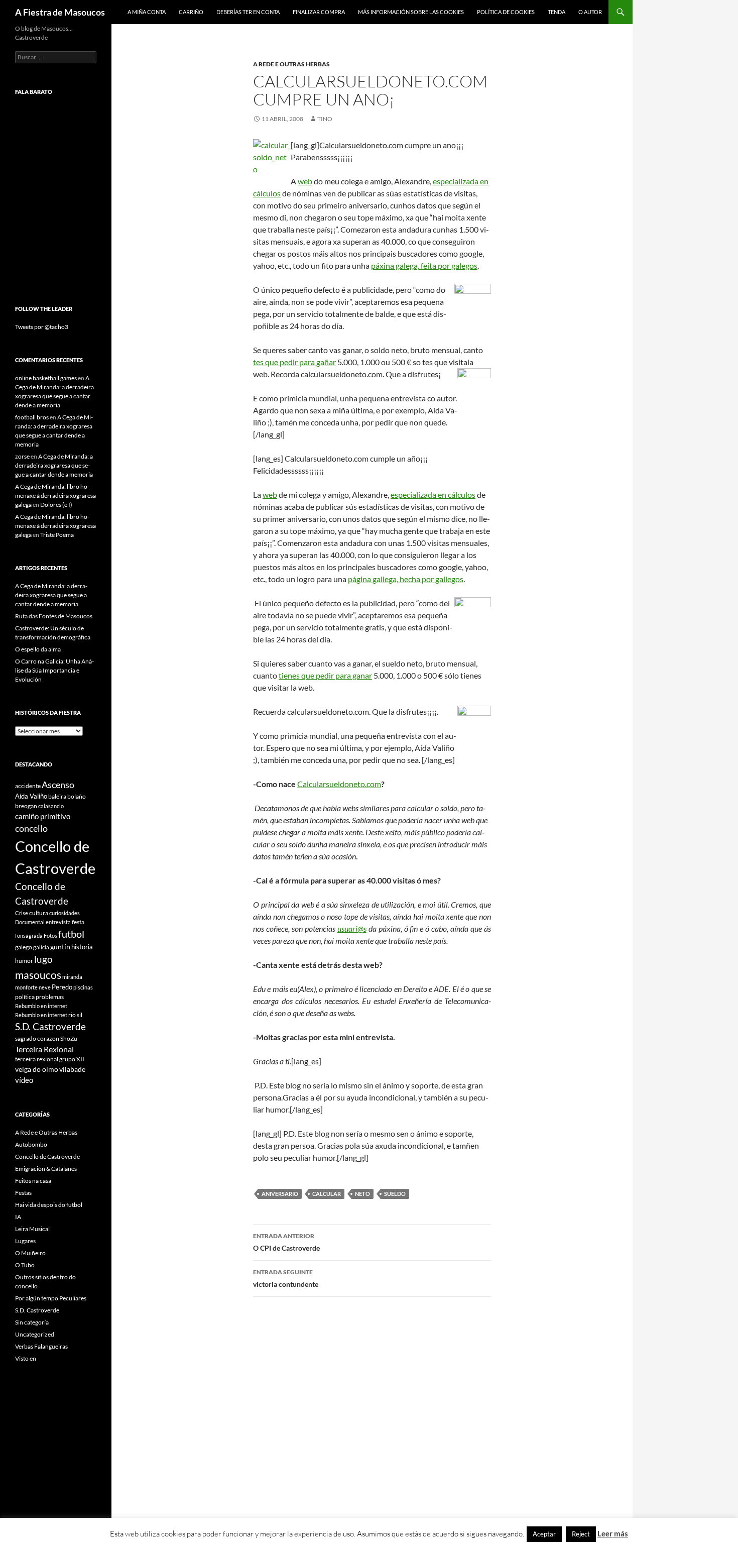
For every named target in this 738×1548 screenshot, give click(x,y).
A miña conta (147, 12)
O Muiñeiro (30, 1253)
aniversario (280, 1193)
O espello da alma (38, 649)
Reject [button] (581, 1534)
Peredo (62, 987)
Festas (23, 1192)
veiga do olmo (36, 1069)
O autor (590, 12)
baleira (57, 796)
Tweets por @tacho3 (41, 326)
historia (82, 947)
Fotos (50, 935)
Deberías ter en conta (248, 12)
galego (23, 947)
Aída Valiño (31, 796)
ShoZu (68, 1038)
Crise (21, 913)
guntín (60, 946)
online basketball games (46, 378)
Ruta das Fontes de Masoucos (53, 616)
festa (78, 922)
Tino (324, 119)
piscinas (83, 987)
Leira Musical (32, 1229)
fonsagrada (29, 935)
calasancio (51, 806)
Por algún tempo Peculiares (50, 1298)
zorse (22, 456)
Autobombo (31, 1144)
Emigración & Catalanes (46, 1168)
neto (362, 1193)
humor (24, 960)
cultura (38, 913)
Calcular (326, 1193)
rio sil (75, 1015)
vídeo (24, 1079)
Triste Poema (57, 534)
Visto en (25, 1358)
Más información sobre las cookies (411, 12)
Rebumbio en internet (41, 1006)
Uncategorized (34, 1334)
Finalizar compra (319, 12)
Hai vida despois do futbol (48, 1204)
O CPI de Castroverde (286, 1242)
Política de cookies (506, 12)
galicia (41, 947)
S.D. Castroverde (50, 1026)
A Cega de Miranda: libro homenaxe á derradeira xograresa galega (55, 495)
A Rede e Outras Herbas (291, 64)
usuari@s (351, 928)
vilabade (72, 1069)
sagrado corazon (37, 1038)
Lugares (25, 1241)
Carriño (191, 12)
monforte (26, 987)
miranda (72, 976)
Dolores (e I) (56, 504)
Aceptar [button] (544, 1534)
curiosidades (64, 913)
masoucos (38, 974)
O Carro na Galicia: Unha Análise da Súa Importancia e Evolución (54, 670)
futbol (71, 934)
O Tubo (25, 1265)
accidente (28, 786)
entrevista (58, 922)
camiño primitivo (42, 816)
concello (31, 828)
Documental (30, 922)
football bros (32, 417)
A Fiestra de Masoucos (60, 12)
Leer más (612, 1533)
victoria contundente (285, 1278)
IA (18, 1217)
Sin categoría (32, 1322)
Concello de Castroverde (47, 1156)
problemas (50, 997)
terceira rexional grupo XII (49, 1059)
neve (45, 987)
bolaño (76, 796)
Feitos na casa (33, 1180)
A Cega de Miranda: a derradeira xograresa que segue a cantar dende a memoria (54, 465)
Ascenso (58, 784)
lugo (43, 959)
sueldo (395, 1193)
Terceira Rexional (44, 1049)
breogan (26, 806)
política (25, 997)
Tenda (556, 12)
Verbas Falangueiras (41, 1346)
